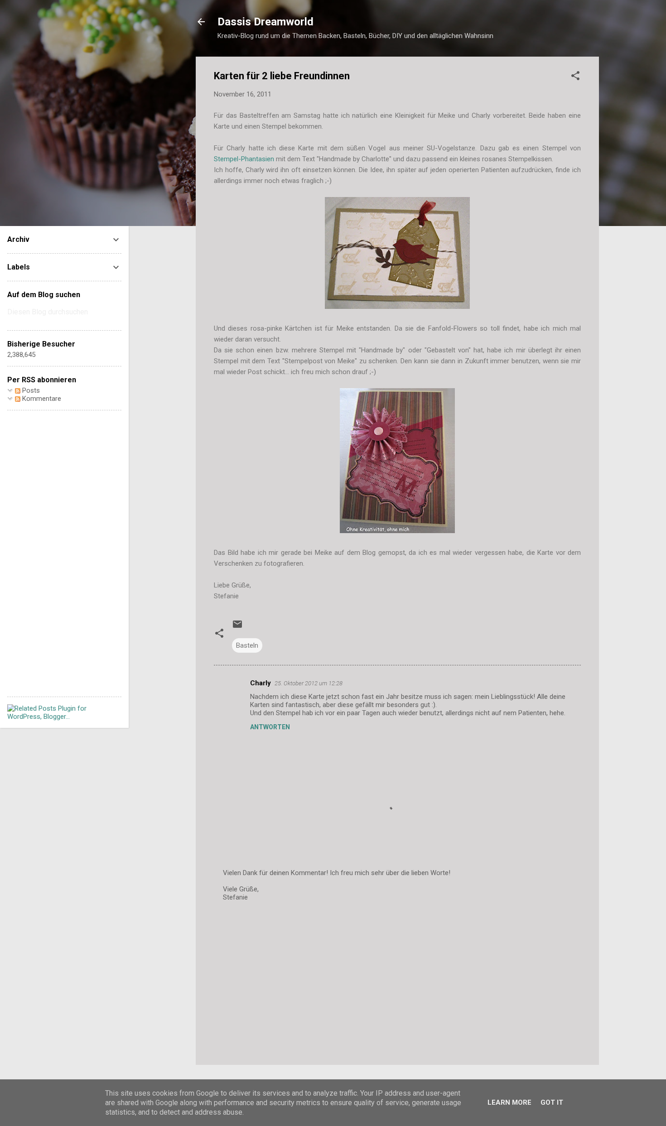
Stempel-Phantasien (244, 159)
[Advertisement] (397, 980)
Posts (30, 390)
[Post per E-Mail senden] (237, 627)
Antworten (270, 727)
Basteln (247, 645)
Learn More (509, 1102)
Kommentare (40, 399)
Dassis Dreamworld (265, 21)
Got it (552, 1102)
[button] (575, 77)
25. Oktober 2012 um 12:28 (309, 683)
